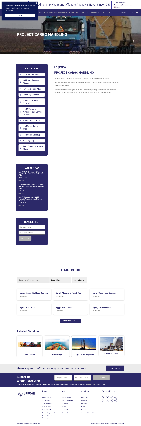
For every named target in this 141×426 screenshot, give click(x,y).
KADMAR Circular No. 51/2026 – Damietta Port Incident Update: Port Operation (30, 199)
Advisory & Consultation (88, 413)
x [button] (36, 3)
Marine (83, 407)
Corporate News (66, 397)
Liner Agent (84, 397)
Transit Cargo (57, 355)
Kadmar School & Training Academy (49, 417)
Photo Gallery (66, 413)
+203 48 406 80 (119, 423)
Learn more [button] (9, 10)
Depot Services (29, 355)
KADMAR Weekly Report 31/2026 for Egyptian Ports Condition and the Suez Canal (31, 186)
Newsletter (65, 403)
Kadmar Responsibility (48, 413)
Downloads (65, 410)
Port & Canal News (67, 400)
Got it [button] (20, 15)
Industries (84, 410)
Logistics (60, 67)
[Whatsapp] (111, 400)
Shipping (84, 400)
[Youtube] (111, 397)
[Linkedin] (103, 400)
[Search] (133, 12)
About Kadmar (46, 397)
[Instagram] (115, 397)
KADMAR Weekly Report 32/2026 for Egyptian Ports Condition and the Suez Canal (31, 174)
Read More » (22, 180)
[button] (137, 12)
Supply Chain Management (84, 355)
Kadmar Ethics (46, 407)
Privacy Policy (91, 384)
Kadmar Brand (46, 410)
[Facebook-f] (103, 397)
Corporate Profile (47, 403)
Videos (64, 407)
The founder (46, 400)
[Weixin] (107, 397)
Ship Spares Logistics (111, 354)
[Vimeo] (115, 400)
